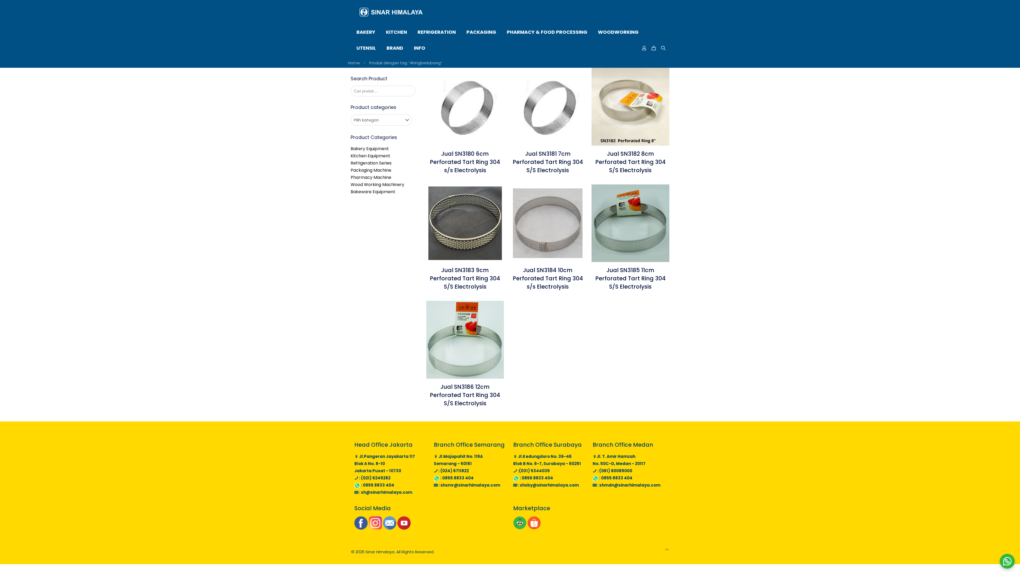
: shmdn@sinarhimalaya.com (628, 485)
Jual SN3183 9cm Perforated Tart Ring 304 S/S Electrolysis (465, 278)
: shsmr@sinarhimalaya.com (469, 485)
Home (354, 63)
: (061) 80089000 (614, 471)
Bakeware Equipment (373, 192)
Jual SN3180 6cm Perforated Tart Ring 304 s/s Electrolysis (465, 162)
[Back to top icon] (667, 549)
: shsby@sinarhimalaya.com (548, 485)
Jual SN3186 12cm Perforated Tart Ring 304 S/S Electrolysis (465, 395)
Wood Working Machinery (377, 185)
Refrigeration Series (371, 163)
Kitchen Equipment (370, 156)
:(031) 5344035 (533, 471)
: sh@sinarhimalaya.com (385, 492)
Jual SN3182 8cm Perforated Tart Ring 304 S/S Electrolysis (630, 162)
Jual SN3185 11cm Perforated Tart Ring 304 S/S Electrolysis (630, 278)
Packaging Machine (371, 170)
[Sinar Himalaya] (391, 12)
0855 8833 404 (378, 485)
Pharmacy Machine (371, 177)
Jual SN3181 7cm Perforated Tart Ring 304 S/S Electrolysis (548, 162)
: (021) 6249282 (374, 478)
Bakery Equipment (370, 149)
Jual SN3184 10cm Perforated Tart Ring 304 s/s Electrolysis (548, 278)
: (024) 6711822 (453, 471)
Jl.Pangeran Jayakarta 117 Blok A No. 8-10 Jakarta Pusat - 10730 (384, 464)
